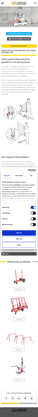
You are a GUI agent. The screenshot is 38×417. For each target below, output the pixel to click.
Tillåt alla (19, 233)
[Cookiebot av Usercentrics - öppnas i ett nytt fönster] (28, 170)
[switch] (33, 213)
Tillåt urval (19, 239)
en (35, 3)
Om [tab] (31, 175)
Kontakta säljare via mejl (20, 39)
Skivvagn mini (19, 289)
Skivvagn (19, 319)
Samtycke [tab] (7, 175)
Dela (6, 254)
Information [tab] (19, 175)
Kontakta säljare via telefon (20, 34)
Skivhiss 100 (19, 380)
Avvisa (19, 245)
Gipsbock (19, 350)
